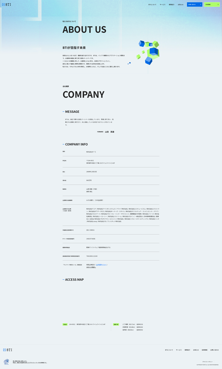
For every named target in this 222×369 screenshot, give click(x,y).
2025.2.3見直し (91, 267)
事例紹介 (171, 4)
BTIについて (152, 4)
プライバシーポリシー (207, 361)
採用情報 (204, 350)
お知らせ (180, 4)
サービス (162, 4)
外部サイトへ (102, 265)
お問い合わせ (214, 350)
